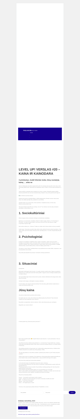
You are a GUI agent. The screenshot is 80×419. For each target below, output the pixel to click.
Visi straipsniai (23, 407)
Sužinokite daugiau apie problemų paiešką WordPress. (29, 414)
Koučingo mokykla (33, 130)
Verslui (31, 132)
